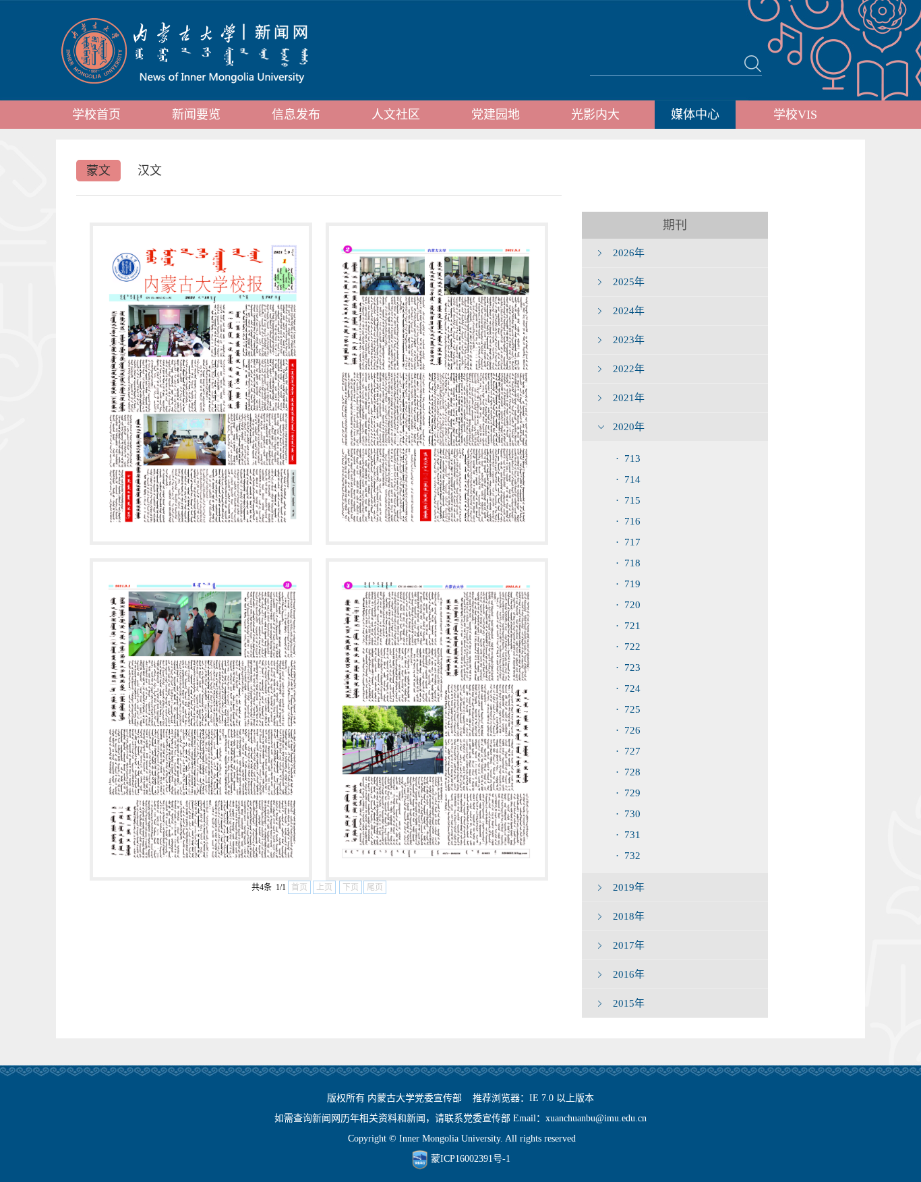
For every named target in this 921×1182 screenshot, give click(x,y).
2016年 (629, 974)
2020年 (629, 426)
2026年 (629, 252)
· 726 (628, 730)
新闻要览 (196, 114)
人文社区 (396, 114)
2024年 (629, 310)
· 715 (628, 500)
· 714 (628, 479)
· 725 (628, 709)
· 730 (628, 813)
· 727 (628, 751)
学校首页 (96, 114)
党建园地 (495, 114)
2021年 (629, 397)
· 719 (628, 584)
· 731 (628, 834)
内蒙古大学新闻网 (197, 51)
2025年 (629, 281)
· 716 (628, 521)
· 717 (628, 542)
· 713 (628, 458)
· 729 (628, 793)
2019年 (629, 887)
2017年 (629, 945)
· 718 (628, 563)
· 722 (628, 646)
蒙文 (98, 170)
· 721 (628, 625)
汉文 (150, 170)
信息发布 (296, 114)
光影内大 (595, 114)
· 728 (628, 772)
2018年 (629, 916)
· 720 (628, 604)
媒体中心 (695, 114)
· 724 (628, 688)
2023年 (629, 339)
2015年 (629, 1003)
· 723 (628, 667)
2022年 (629, 368)
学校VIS (795, 114)
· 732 (628, 855)
